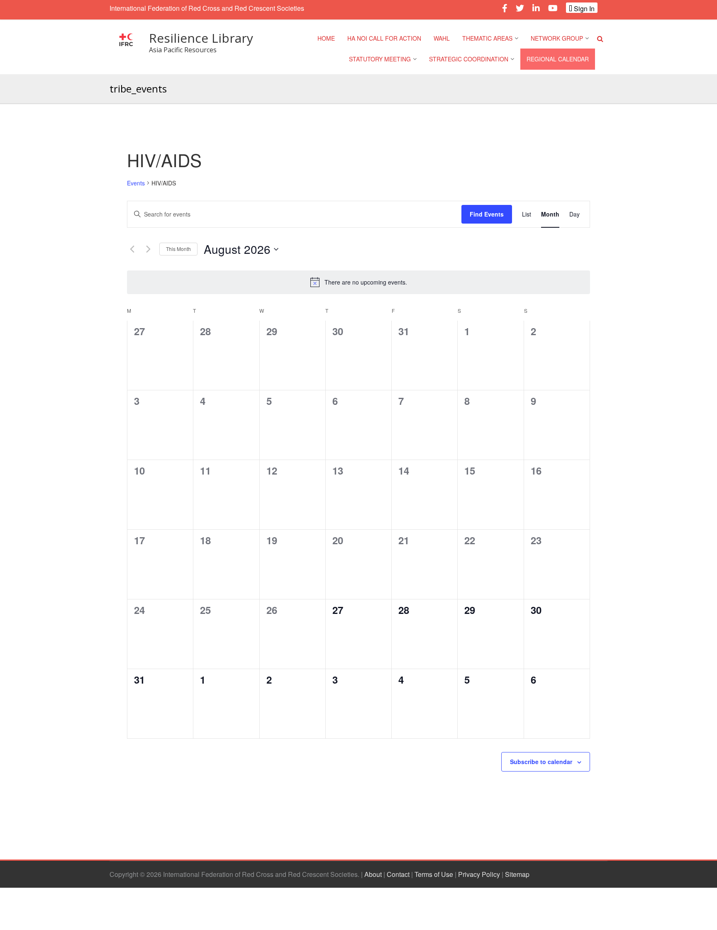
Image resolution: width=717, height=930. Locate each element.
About (373, 874)
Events (136, 183)
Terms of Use (434, 874)
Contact (398, 874)
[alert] (358, 282)
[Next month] (148, 249)
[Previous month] (132, 249)
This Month (178, 248)
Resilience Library (201, 37)
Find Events (487, 214)
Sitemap (517, 874)
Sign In (583, 8)
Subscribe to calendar (541, 761)
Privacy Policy (479, 874)
